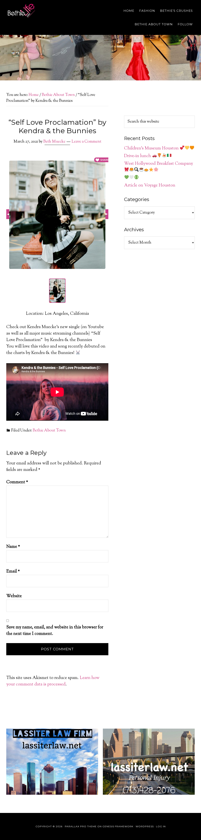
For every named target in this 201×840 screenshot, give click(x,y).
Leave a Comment (86, 142)
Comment (17, 482)
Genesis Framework (117, 826)
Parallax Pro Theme (81, 826)
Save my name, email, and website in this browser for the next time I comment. (54, 630)
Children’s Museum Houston (152, 148)
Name (13, 547)
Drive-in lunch (138, 156)
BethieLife (41, 11)
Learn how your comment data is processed (53, 681)
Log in (161, 826)
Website (14, 596)
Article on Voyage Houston (149, 185)
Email (13, 571)
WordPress (145, 826)
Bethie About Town (49, 430)
